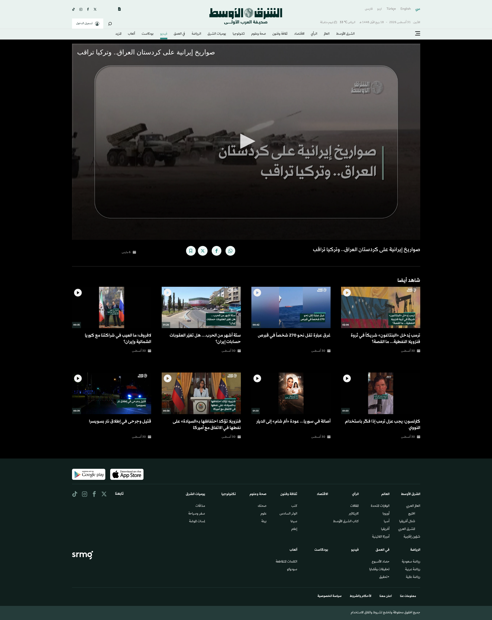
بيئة (263, 521)
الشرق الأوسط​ (345, 34)
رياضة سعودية (411, 562)
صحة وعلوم (258, 34)
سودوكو (292, 569)
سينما (294, 521)
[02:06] (380, 307)
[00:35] (111, 307)
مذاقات (200, 506)
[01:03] (380, 393)
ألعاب (131, 34)
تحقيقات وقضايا (379, 569)
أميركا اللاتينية (380, 537)
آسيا (386, 521)
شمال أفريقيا (407, 521)
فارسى (369, 9)
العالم (327, 34)
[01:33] (291, 393)
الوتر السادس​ (288, 514)
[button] (246, 141)
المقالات (354, 506)
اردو (379, 9)
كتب (294, 506)
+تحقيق (384, 577)
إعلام (294, 529)
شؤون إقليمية (412, 537)
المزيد (118, 34)
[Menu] (417, 33)
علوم (263, 514)
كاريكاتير (354, 514)
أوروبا (386, 514)
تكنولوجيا (239, 34)
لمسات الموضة (197, 521)
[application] (246, 142)
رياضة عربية (412, 569)
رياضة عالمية (413, 577)
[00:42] (291, 307)
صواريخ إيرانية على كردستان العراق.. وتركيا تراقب (366, 249)
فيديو (163, 34)
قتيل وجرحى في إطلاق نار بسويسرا (120, 421)
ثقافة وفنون (280, 34)
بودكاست (147, 34)
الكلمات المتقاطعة (286, 562)
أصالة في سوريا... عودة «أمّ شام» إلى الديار (293, 421)
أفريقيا (385, 529)
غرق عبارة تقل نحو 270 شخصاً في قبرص (294, 335)
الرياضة (196, 34)
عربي (417, 9)
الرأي (314, 34)
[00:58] (201, 393)
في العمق (179, 34)
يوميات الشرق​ (217, 34)
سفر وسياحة (196, 514)
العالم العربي (413, 506)
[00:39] (111, 393)
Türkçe (391, 9)
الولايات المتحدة (380, 506)
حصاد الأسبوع (380, 562)
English (406, 9)
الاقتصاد (299, 34)
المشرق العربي (406, 529)
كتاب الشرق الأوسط (346, 521)
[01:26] (201, 307)
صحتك (262, 506)
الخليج (411, 514)
